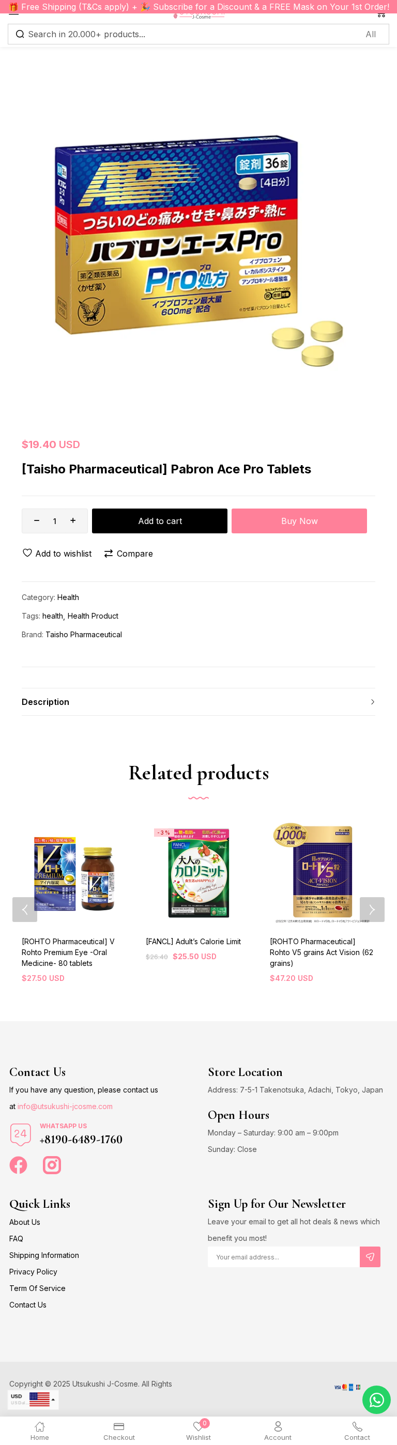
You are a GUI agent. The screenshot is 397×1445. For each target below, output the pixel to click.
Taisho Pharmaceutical (83, 634)
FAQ (16, 1238)
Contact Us (28, 1304)
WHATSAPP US (63, 1126)
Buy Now (299, 521)
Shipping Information (44, 1255)
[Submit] (370, 1257)
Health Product (93, 615)
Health (68, 597)
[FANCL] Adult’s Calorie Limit (193, 941)
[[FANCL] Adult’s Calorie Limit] (198, 873)
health (52, 615)
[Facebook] (18, 1165)
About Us (24, 1222)
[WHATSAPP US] (20, 1135)
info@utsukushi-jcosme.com (65, 1106)
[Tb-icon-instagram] (52, 1165)
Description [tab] (45, 702)
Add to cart (160, 521)
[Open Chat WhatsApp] (376, 1400)
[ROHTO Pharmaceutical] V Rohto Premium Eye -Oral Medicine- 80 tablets (68, 952)
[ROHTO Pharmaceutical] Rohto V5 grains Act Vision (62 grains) (321, 952)
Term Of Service (37, 1288)
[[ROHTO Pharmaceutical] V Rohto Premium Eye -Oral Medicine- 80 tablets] (74, 873)
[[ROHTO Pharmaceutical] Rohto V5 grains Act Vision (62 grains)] (322, 873)
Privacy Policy (33, 1271)
